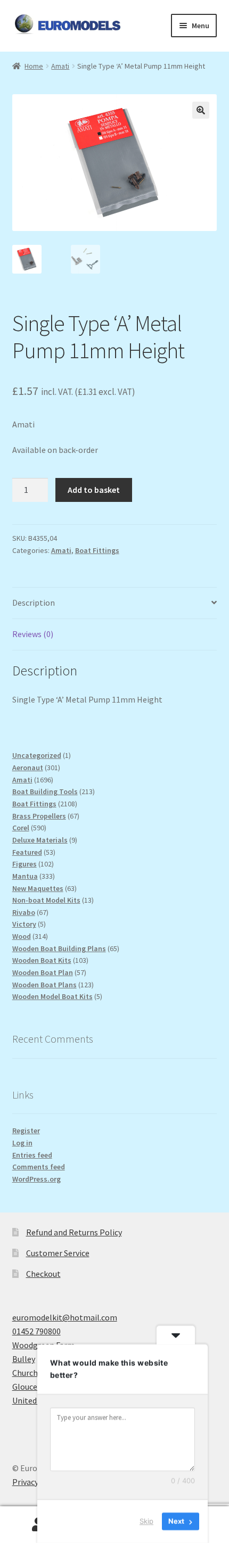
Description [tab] (33, 602)
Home (33, 66)
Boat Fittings (97, 550)
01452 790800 (36, 1331)
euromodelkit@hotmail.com (64, 1317)
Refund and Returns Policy (74, 1232)
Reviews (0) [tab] (32, 634)
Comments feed (38, 1166)
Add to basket (94, 489)
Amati (60, 66)
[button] (200, 110)
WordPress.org (36, 1179)
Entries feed (32, 1155)
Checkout (43, 1273)
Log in (22, 1143)
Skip (146, 1521)
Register (26, 1130)
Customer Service (57, 1253)
